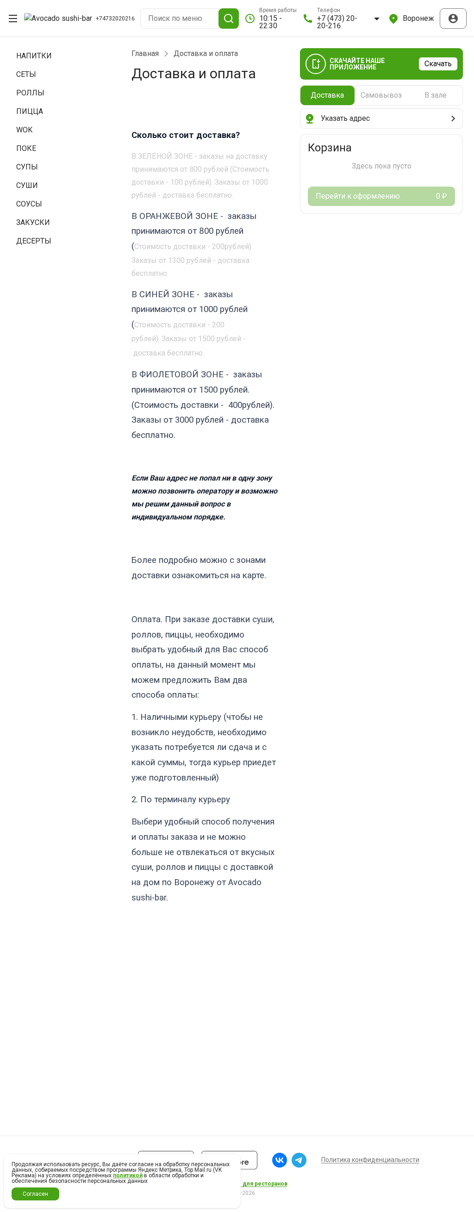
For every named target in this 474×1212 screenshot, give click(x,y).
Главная (145, 53)
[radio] (327, 95)
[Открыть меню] (13, 18)
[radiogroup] (381, 95)
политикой (128, 1175)
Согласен (35, 1194)
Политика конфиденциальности (370, 1159)
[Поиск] (228, 18)
